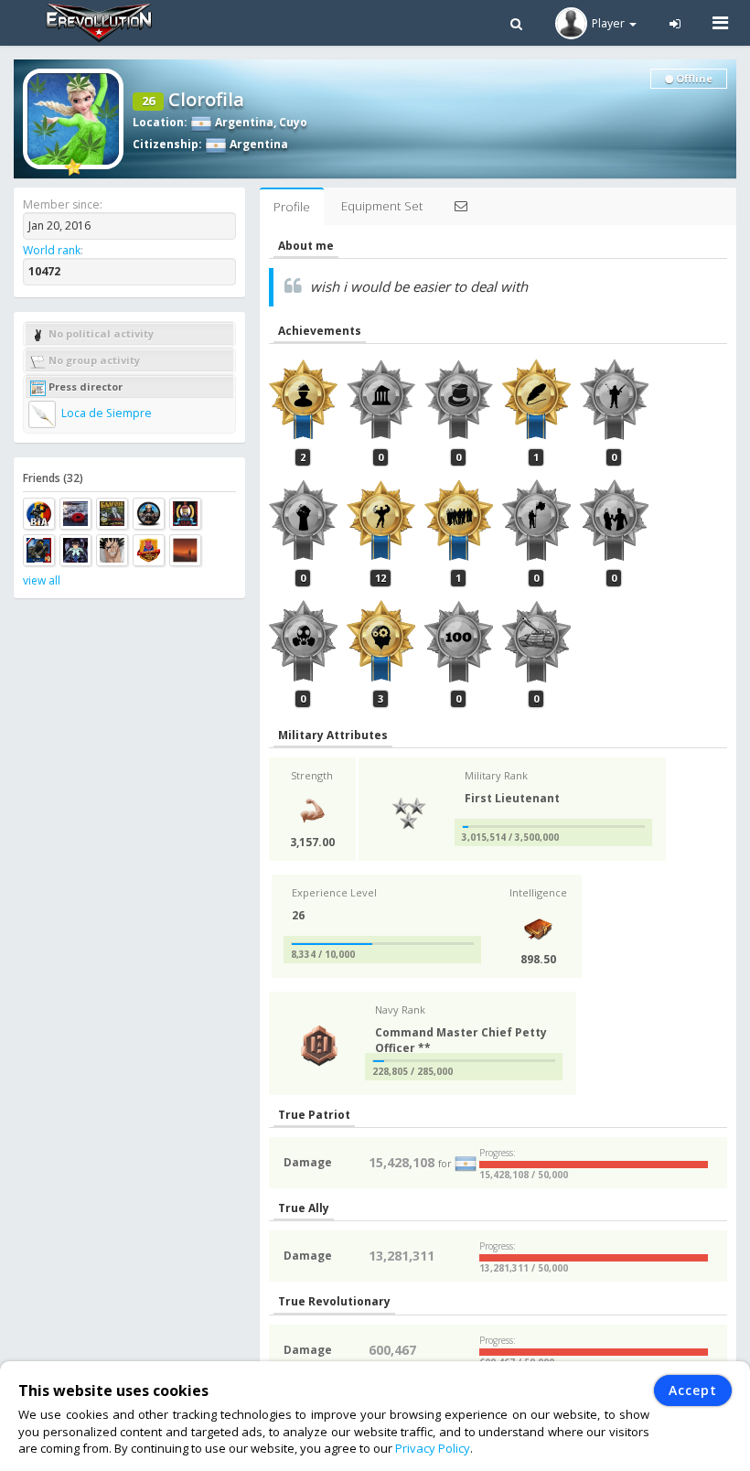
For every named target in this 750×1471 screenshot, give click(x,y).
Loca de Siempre (105, 413)
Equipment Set (382, 206)
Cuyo (293, 122)
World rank (51, 250)
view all (41, 580)
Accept (693, 1390)
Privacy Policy (432, 1448)
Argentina (242, 122)
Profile (291, 207)
